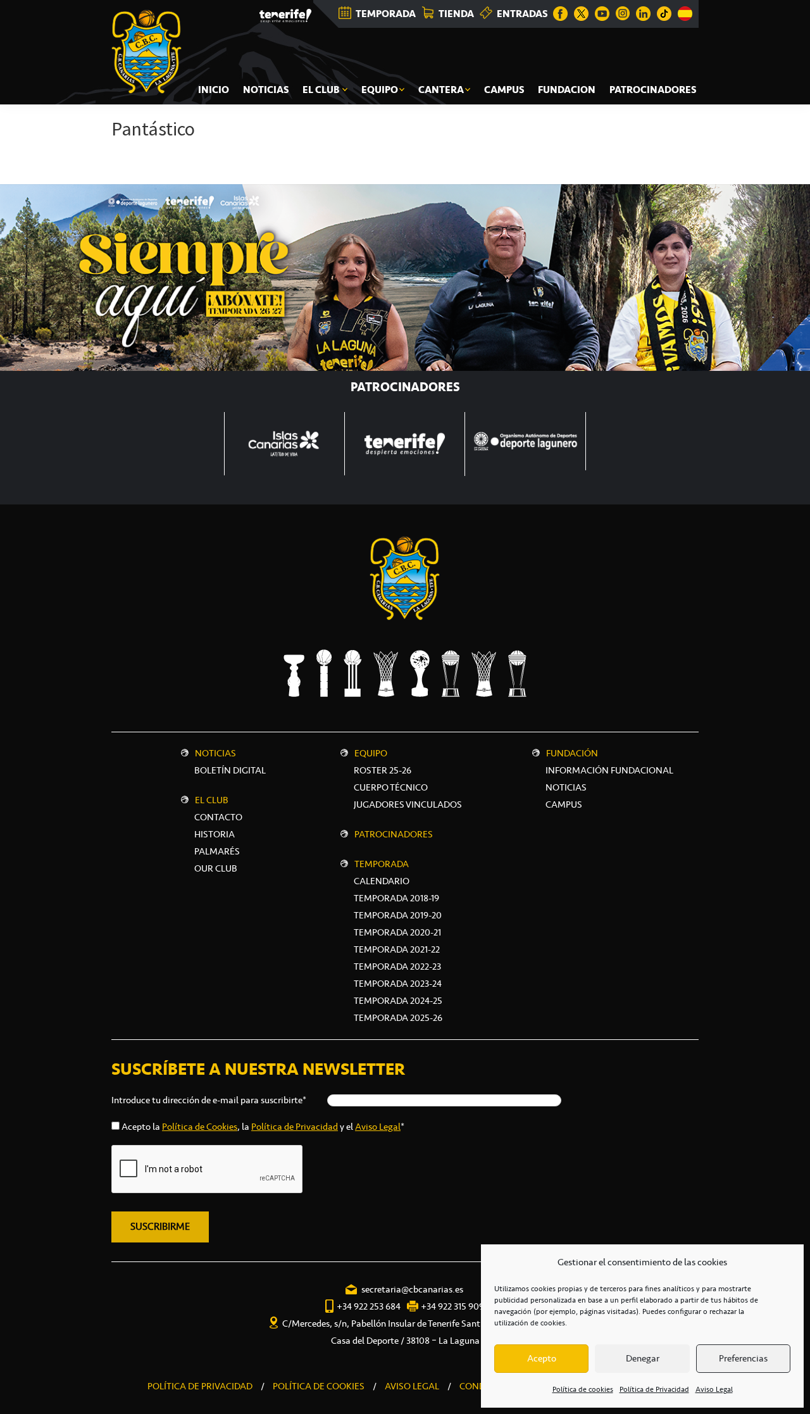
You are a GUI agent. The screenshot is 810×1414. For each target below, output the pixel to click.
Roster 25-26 (382, 770)
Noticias (215, 753)
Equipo (370, 753)
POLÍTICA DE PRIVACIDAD (199, 1386)
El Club (211, 800)
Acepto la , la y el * (263, 1126)
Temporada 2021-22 (397, 949)
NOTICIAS (566, 787)
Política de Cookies (199, 1126)
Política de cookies (582, 1389)
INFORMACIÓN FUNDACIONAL (609, 770)
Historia (214, 834)
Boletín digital (230, 770)
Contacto (218, 817)
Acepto (541, 1358)
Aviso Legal (714, 1389)
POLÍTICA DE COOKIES (318, 1386)
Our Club (215, 868)
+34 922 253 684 (369, 1306)
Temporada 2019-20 (398, 915)
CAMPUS (563, 804)
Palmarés (217, 851)
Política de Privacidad (654, 1389)
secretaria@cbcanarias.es (412, 1289)
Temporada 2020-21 (397, 932)
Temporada (381, 864)
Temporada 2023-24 (398, 983)
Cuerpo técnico (391, 787)
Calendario (381, 881)
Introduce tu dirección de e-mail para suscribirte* (208, 1100)
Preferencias (743, 1358)
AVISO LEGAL (412, 1386)
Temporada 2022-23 (397, 966)
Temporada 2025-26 (398, 1017)
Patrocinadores (393, 834)
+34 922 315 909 (452, 1306)
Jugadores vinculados (408, 804)
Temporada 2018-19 (396, 898)
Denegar (642, 1358)
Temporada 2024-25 (398, 1000)
